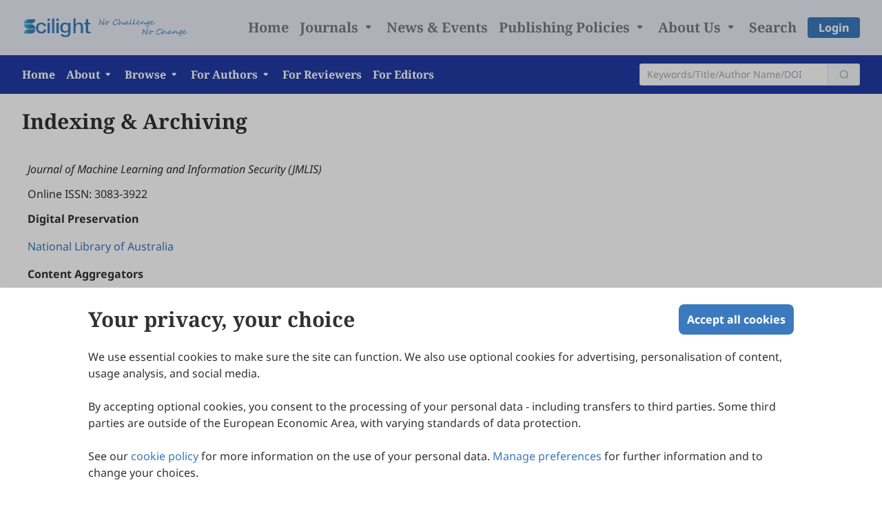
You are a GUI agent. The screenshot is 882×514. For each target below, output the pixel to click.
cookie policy (164, 456)
